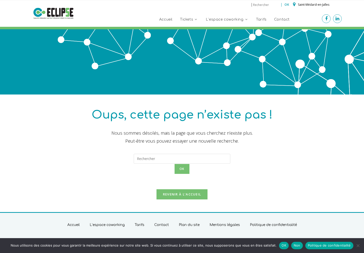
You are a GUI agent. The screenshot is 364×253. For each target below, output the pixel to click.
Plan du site (189, 225)
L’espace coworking (107, 225)
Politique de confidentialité (273, 225)
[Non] (357, 245)
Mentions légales (224, 225)
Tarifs (139, 225)
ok (287, 4)
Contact (161, 225)
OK (284, 245)
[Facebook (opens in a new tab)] (326, 18)
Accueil (73, 225)
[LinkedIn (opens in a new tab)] (337, 18)
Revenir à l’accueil (182, 194)
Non (297, 245)
